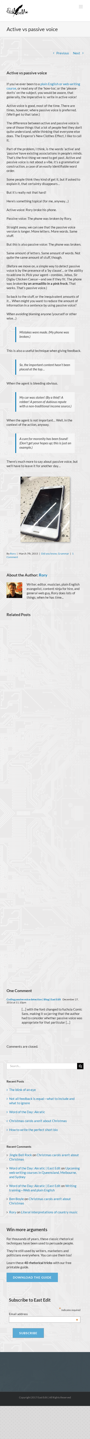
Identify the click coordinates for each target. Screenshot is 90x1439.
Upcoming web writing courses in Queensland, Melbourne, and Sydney (44, 1172)
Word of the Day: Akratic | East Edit (35, 1168)
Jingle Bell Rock (20, 1155)
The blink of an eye (22, 1090)
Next (76, 53)
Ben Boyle (16, 1199)
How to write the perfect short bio (33, 1130)
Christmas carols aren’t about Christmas (38, 1121)
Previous (62, 53)
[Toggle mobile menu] (81, 6)
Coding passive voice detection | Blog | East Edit (34, 999)
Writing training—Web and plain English (42, 1188)
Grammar (63, 553)
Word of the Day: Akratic (27, 1112)
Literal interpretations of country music (49, 1212)
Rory (13, 553)
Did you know (49, 553)
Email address (43, 1314)
